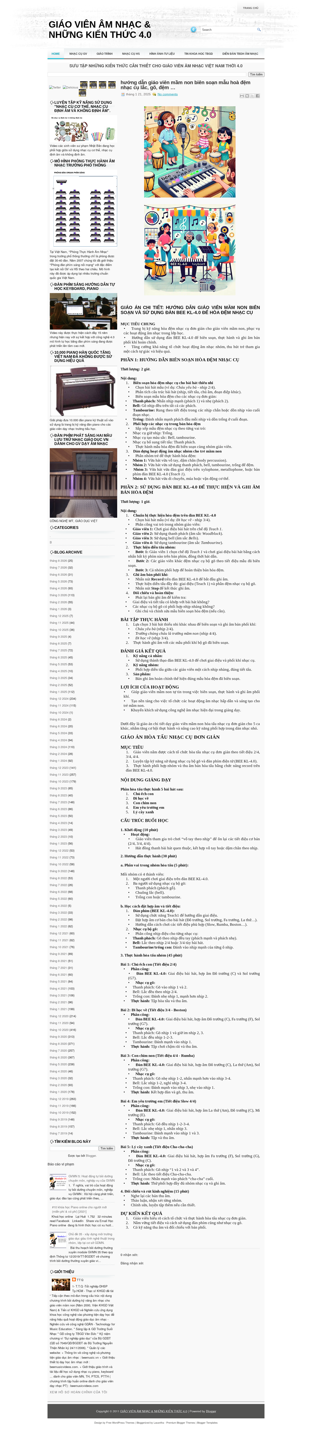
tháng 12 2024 (59, 698)
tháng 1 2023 (58, 843)
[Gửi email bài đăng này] (242, 96)
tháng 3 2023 (58, 829)
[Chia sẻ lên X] (252, 96)
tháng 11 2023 (59, 774)
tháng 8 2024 (58, 719)
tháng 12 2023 (59, 767)
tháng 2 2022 (58, 919)
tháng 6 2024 (58, 726)
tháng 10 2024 (59, 712)
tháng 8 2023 (58, 795)
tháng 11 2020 (59, 1023)
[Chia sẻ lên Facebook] (257, 96)
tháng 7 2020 (58, 1050)
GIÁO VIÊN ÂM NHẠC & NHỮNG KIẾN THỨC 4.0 (100, 29)
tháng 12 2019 (59, 1099)
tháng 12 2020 (59, 1016)
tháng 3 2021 (58, 995)
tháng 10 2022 (59, 864)
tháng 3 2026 (58, 595)
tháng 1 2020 (58, 1091)
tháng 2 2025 (58, 685)
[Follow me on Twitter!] (194, 32)
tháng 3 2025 (58, 678)
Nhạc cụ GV (78, 53)
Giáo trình (105, 53)
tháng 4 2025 (58, 671)
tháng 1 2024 (58, 760)
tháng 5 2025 (58, 664)
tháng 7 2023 (58, 802)
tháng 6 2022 (58, 891)
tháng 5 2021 (58, 981)
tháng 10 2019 (59, 1112)
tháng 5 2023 (58, 816)
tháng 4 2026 (58, 588)
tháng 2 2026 (58, 602)
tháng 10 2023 (59, 781)
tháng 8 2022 (58, 878)
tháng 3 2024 (58, 747)
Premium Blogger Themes (180, 1422)
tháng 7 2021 (58, 967)
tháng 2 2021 (58, 1002)
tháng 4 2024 (58, 740)
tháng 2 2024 (58, 753)
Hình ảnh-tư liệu (162, 53)
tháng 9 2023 (58, 788)
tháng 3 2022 (58, 912)
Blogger (91, 1155)
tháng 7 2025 (58, 650)
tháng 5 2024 (58, 733)
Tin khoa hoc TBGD (198, 53)
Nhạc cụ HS (131, 53)
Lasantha (159, 1422)
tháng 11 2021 (59, 940)
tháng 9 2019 (58, 1119)
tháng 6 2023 (58, 809)
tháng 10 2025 (59, 629)
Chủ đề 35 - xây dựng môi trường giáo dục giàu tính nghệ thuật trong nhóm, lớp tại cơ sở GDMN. (91, 1238)
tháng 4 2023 (58, 823)
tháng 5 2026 (58, 581)
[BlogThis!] (247, 96)
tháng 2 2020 (58, 1085)
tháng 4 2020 (58, 1071)
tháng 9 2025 (58, 636)
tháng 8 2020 (58, 1043)
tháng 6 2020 (58, 1057)
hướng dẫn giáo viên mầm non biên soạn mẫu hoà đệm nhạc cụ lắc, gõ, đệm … (186, 85)
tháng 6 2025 (58, 657)
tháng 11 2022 (59, 857)
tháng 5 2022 (58, 898)
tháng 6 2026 (58, 574)
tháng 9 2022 (58, 871)
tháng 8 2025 (58, 643)
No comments (168, 94)
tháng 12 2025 (59, 616)
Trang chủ (250, 8)
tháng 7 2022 (58, 885)
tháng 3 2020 (58, 1078)
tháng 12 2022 (59, 850)
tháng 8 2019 (58, 1126)
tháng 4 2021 (58, 988)
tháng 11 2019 (59, 1105)
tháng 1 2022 (58, 926)
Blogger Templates (207, 1422)
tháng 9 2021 (58, 954)
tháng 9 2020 (58, 1036)
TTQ (80, 1280)
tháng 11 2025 (59, 622)
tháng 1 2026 (58, 609)
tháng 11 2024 (59, 705)
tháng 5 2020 (58, 1064)
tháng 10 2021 (59, 947)
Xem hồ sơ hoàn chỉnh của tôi (78, 1392)
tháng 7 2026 (58, 567)
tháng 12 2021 (59, 933)
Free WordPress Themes (120, 1422)
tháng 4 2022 (58, 905)
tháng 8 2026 (58, 560)
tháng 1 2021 (58, 1009)
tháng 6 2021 (58, 974)
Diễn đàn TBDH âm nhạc (240, 53)
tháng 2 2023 (58, 836)
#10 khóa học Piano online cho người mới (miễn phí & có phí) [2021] (79, 1209)
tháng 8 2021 (58, 961)
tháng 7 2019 (58, 1133)
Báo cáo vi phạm (61, 1164)
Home (56, 53)
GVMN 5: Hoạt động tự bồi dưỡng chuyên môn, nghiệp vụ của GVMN (92, 1178)
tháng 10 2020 (59, 1029)
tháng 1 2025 (58, 691)
